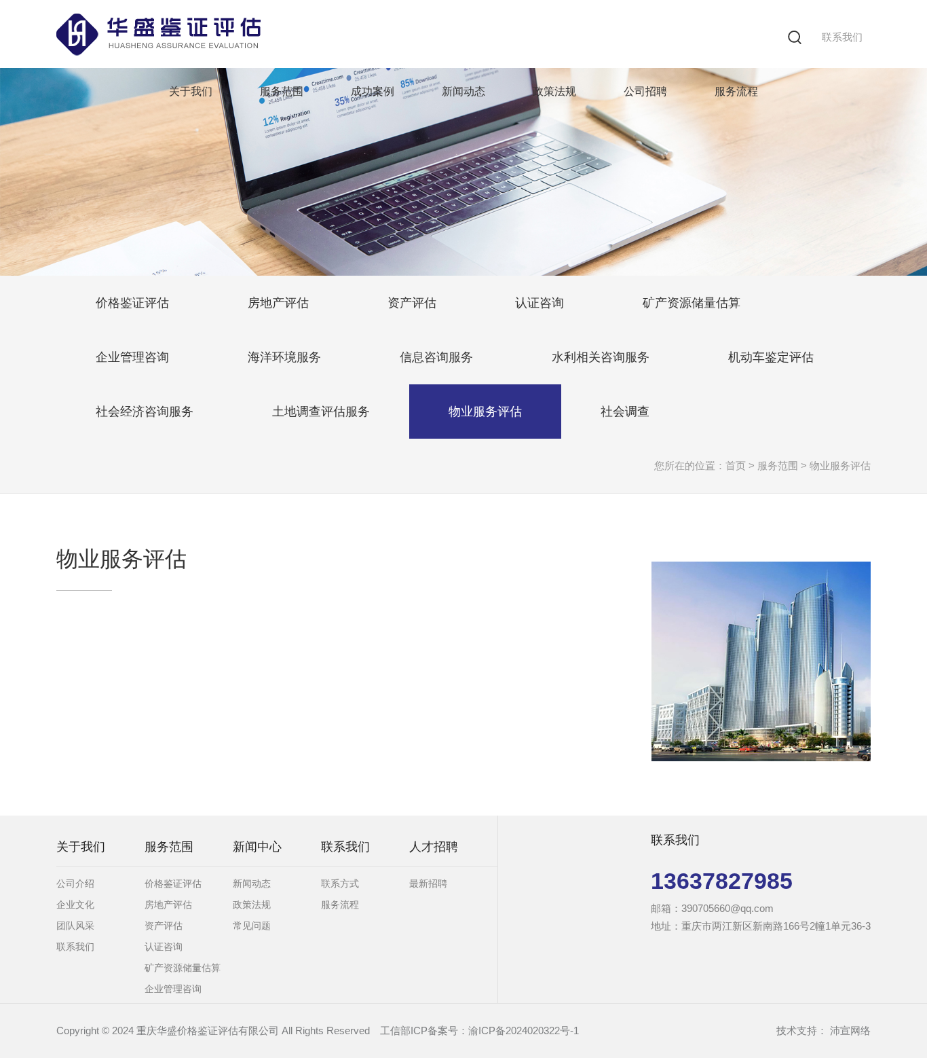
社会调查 (625, 411)
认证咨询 (539, 303)
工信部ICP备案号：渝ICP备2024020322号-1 (479, 1030)
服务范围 (281, 91)
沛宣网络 (850, 1030)
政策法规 (554, 91)
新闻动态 (463, 91)
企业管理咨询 (132, 357)
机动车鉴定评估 (771, 357)
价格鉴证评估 (132, 303)
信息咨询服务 (436, 357)
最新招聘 (428, 883)
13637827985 (722, 881)
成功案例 (372, 91)
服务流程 (736, 91)
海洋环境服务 (284, 357)
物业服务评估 (485, 411)
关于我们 (190, 91)
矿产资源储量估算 (691, 303)
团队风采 (75, 925)
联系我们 (842, 37)
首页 (735, 465)
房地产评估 (278, 303)
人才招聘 (433, 847)
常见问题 (252, 925)
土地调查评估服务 (321, 411)
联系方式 (340, 883)
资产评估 (411, 303)
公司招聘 (645, 91)
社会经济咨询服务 (144, 411)
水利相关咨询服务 (600, 357)
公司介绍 (75, 883)
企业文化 (75, 904)
